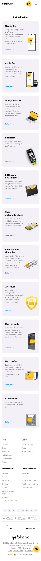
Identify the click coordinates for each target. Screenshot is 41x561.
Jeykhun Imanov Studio (24, 555)
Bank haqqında (8, 469)
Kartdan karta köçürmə (30, 484)
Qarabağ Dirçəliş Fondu (15, 551)
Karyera (4, 477)
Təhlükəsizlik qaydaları (9, 501)
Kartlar (4, 448)
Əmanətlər (5, 452)
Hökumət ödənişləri (29, 481)
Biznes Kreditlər (27, 445)
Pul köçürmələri (7, 455)
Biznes (24, 440)
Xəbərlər (5, 497)
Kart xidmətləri (7, 459)
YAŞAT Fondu (29, 551)
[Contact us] (36, 549)
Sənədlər (5, 488)
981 (11, 528)
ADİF (19, 548)
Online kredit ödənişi (29, 477)
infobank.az (26, 548)
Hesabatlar (5, 481)
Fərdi (4, 440)
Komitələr (5, 484)
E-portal (13, 548)
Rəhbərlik (5, 473)
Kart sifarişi (25, 473)
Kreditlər (5, 445)
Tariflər (4, 462)
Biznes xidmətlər (27, 452)
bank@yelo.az (30, 528)
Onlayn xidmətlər (29, 469)
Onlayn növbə (27, 488)
